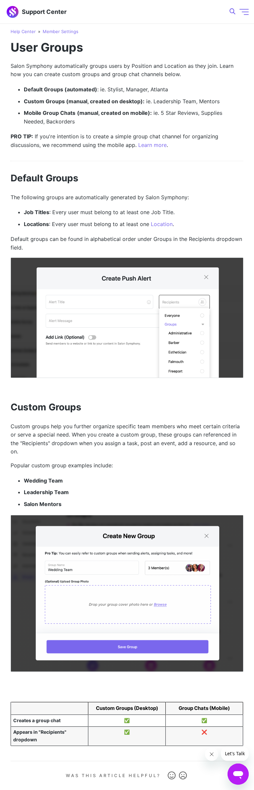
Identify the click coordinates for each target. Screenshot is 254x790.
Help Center (23, 31)
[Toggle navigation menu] (244, 12)
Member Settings (60, 31)
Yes (172, 775)
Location (162, 224)
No (183, 775)
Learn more (152, 145)
